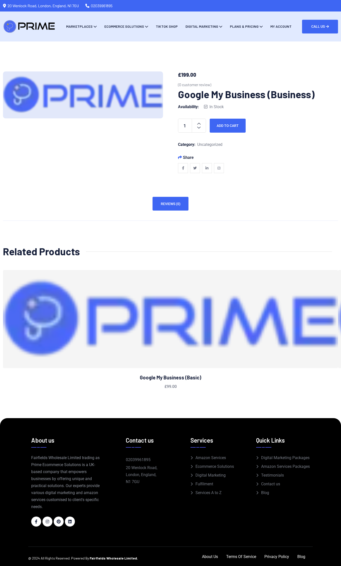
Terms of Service (241, 556)
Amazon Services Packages (285, 466)
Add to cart (228, 126)
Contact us (270, 484)
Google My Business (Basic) (170, 377)
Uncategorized (209, 144)
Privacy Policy (276, 556)
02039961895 (102, 5)
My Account (281, 26)
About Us (210, 556)
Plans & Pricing (244, 26)
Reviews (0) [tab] (170, 204)
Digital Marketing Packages (285, 457)
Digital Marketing (201, 26)
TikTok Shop (167, 26)
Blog (265, 492)
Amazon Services (210, 457)
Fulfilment (204, 484)
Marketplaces (79, 26)
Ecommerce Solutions (124, 26)
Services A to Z (208, 492)
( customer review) (194, 84)
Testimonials (272, 475)
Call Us (318, 26)
